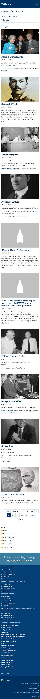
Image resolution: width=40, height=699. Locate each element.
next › (33, 515)
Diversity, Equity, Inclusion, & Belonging (13, 634)
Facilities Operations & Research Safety (13, 636)
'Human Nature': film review (15, 250)
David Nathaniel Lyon (12, 56)
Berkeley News (6, 658)
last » (22, 519)
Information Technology (8, 641)
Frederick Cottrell (10, 201)
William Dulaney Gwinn (13, 356)
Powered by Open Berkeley (30, 684)
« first (8, 511)
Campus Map (5, 664)
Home (3, 16)
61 (32, 511)
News (9, 16)
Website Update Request (8, 650)
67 (26, 515)
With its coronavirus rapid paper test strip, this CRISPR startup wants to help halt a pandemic (18, 303)
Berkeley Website (7, 656)
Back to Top (35, 696)
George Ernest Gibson (12, 401)
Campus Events (6, 662)
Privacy (36, 690)
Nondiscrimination (33, 688)
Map (2, 579)
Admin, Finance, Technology (9, 625)
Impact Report (8, 540)
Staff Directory (6, 648)
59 (24, 511)
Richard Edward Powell (13, 494)
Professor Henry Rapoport (10, 168)
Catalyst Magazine (9, 537)
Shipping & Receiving (7, 645)
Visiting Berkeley (7, 667)
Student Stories (8, 547)
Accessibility (35, 686)
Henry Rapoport (9, 154)
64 (13, 515)
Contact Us (4, 632)
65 (18, 515)
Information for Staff (7, 639)
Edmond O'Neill (9, 103)
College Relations (6, 630)
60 (28, 511)
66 (22, 515)
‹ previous (16, 511)
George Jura (7, 446)
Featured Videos (8, 544)
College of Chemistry (12, 11)
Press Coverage (8, 534)
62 (37, 511)
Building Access (6, 627)
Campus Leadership (7, 660)
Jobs (2, 643)
